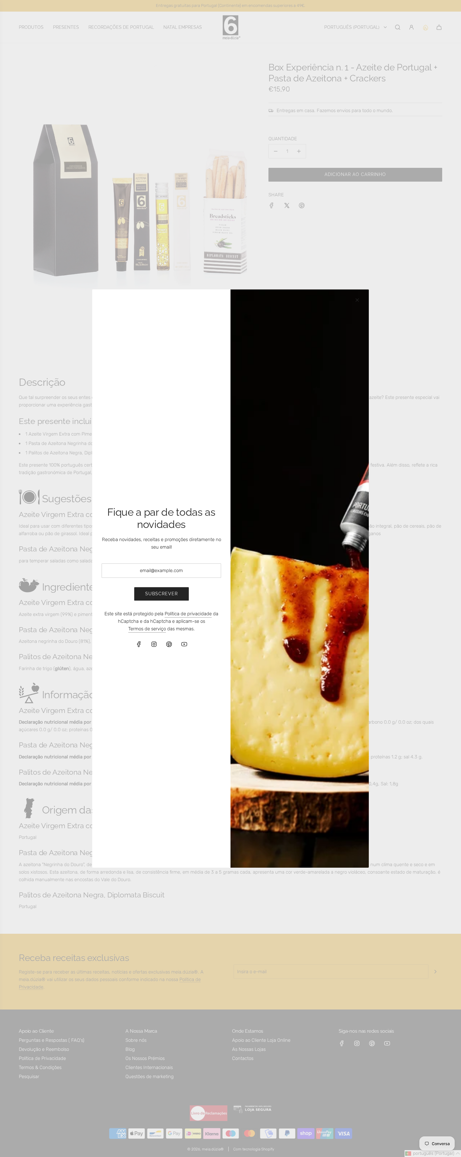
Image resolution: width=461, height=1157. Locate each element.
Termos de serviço (147, 629)
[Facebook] (139, 644)
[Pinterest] (169, 644)
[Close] (357, 300)
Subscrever (161, 594)
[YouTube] (184, 644)
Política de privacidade (188, 614)
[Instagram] (154, 644)
